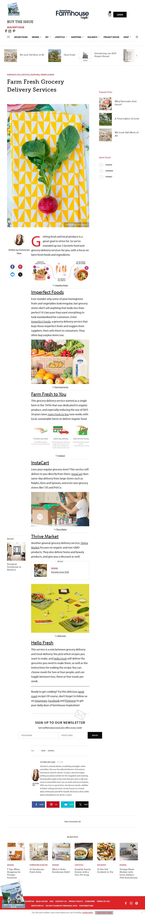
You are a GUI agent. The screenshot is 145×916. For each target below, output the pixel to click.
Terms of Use (103, 901)
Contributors (86, 905)
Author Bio (36, 784)
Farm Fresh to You (61, 387)
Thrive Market (61, 529)
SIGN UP (95, 735)
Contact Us (61, 901)
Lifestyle (25, 75)
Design (54, 568)
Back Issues (42, 901)
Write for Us (37, 905)
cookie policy (87, 912)
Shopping (35, 75)
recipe (43, 750)
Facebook (53, 700)
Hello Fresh (61, 636)
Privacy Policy (76, 901)
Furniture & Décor (38, 865)
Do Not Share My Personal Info (61, 905)
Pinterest (70, 700)
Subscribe (90, 901)
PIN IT (62, 274)
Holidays (101, 865)
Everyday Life (13, 75)
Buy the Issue (20, 22)
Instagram (41, 700)
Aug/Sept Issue (15, 27)
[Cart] (109, 14)
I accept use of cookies (104, 913)
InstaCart (61, 455)
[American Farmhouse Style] (72, 14)
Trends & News (47, 75)
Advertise (29, 901)
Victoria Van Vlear (47, 762)
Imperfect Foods (61, 285)
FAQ (51, 901)
